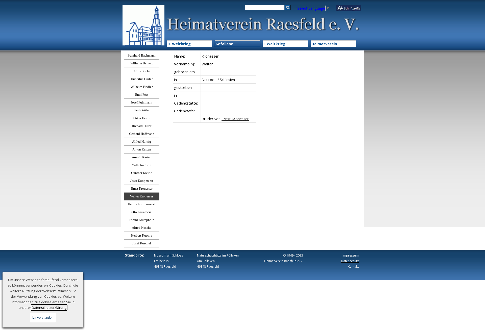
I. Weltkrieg (274, 43)
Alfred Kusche (141, 228)
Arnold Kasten (142, 157)
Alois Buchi (141, 71)
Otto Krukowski (142, 212)
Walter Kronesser (141, 196)
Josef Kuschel (141, 243)
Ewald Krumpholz (141, 220)
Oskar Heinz (141, 118)
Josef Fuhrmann (141, 102)
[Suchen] (287, 7)
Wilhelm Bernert (141, 63)
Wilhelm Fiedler (142, 87)
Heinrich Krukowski (141, 204)
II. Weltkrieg (179, 43)
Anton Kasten (141, 149)
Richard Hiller (141, 126)
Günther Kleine (141, 173)
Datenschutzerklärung (49, 307)
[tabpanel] (214, 87)
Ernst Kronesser (141, 188)
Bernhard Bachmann (142, 55)
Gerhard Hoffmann (141, 134)
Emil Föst (141, 94)
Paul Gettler (142, 110)
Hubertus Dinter (142, 79)
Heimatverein (324, 43)
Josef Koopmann (141, 181)
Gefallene (224, 43)
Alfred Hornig (141, 141)
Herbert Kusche (141, 235)
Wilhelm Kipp (141, 165)
